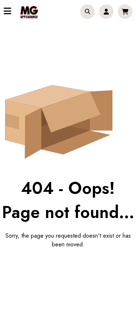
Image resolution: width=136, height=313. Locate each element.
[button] (87, 11)
